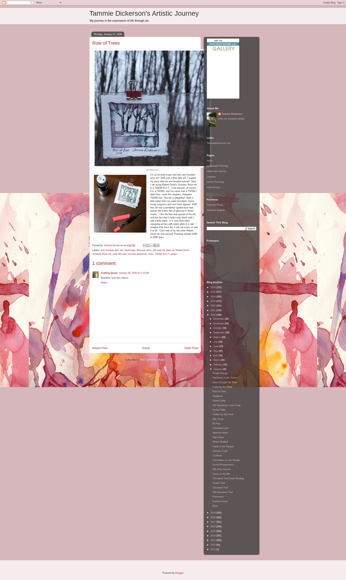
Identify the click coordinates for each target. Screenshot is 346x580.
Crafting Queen (109, 273)
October (217, 328)
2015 (213, 531)
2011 (213, 549)
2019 (213, 512)
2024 (213, 296)
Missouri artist (144, 250)
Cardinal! (217, 455)
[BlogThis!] (148, 245)
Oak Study (218, 419)
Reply (104, 282)
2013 (213, 540)
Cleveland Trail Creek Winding (228, 478)
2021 (213, 310)
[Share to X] (151, 245)
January (217, 369)
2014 (213, 535)
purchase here (152, 170)
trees (150, 254)
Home (146, 348)
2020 (213, 314)
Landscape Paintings (218, 166)
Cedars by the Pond (222, 414)
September (219, 332)
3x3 (102, 250)
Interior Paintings (215, 182)
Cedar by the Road (222, 387)
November (219, 323)
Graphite (211, 176)
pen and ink (159, 250)
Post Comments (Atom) (152, 359)
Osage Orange (220, 373)
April (216, 355)
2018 (213, 517)
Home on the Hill (221, 474)
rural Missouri (120, 254)
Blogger (179, 573)
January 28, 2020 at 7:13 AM (134, 273)
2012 (213, 545)
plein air (170, 250)
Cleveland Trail (220, 487)
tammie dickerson (137, 254)
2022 (213, 305)
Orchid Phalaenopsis (223, 464)
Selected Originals (216, 210)
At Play (216, 423)
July (215, 341)
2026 (213, 287)
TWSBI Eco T (162, 254)
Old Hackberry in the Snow (226, 405)
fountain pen (112, 250)
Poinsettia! (218, 496)
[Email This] (144, 245)
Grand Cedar (219, 400)
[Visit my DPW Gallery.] (223, 51)
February (218, 364)
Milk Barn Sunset (221, 469)
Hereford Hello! (220, 432)
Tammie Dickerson (232, 113)
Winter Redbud (220, 441)
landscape (130, 250)
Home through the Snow (225, 382)
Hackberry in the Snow (224, 377)
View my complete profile (231, 118)
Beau (215, 506)
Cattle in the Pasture (223, 446)
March (217, 360)
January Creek (220, 451)
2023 (213, 301)
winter (174, 254)
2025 (213, 292)
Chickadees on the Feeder (226, 460)
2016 (213, 526)
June (216, 346)
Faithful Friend (219, 501)
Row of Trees (219, 391)
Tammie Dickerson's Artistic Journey (144, 13)
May (216, 351)
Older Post (191, 348)
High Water (218, 437)
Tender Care (218, 483)
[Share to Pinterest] (158, 245)
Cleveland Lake (220, 428)
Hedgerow (217, 396)
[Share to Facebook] (155, 245)
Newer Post (99, 348)
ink (121, 250)
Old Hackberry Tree (222, 492)
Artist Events (213, 187)
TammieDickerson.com (219, 143)
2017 (213, 522)
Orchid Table (219, 409)
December (219, 318)
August (217, 337)
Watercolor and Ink (216, 171)
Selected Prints (215, 205)
